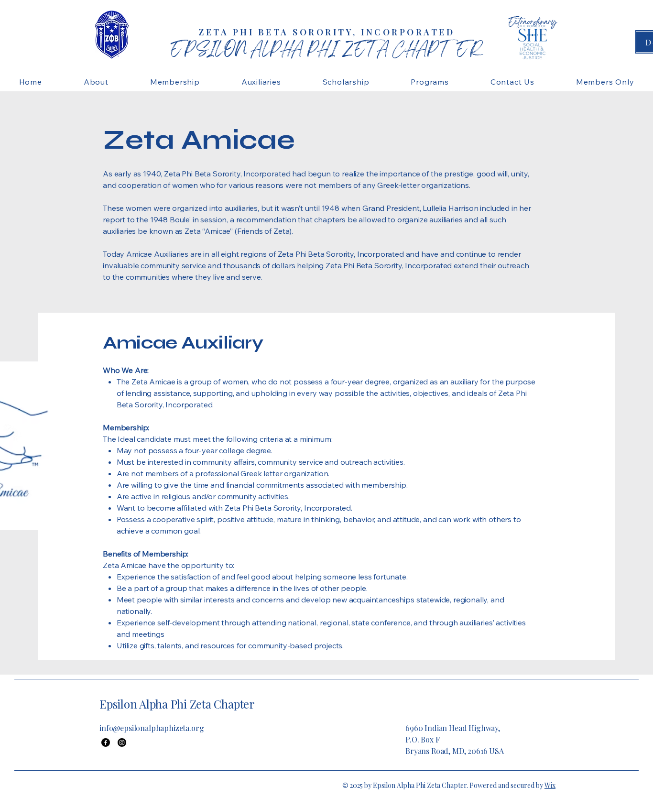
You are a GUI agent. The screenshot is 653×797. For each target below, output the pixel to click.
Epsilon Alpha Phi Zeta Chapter (177, 703)
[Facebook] (105, 742)
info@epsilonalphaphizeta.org (151, 728)
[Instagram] (122, 742)
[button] (96, 81)
